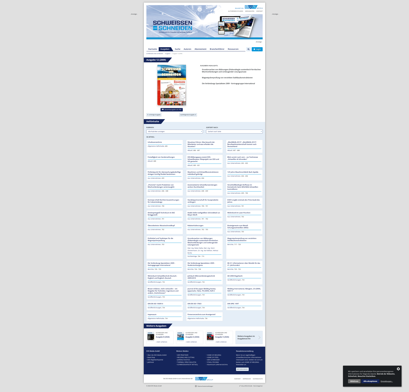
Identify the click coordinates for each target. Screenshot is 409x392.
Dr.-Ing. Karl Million (205, 250)
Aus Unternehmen (234, 163)
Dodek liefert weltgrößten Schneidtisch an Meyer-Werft (204, 214)
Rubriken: (150, 127)
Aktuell (190, 150)
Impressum (152, 314)
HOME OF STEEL (213, 357)
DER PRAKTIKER (182, 355)
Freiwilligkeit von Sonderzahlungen (161, 157)
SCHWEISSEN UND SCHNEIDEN (154, 53)
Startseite (152, 49)
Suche (177, 49)
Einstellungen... (387, 381)
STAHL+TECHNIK (213, 362)
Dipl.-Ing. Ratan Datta (195, 248)
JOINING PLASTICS (183, 360)
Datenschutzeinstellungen (205, 386)
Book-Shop (151, 357)
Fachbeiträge (192, 256)
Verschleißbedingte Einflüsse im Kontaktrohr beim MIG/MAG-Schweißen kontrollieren (242, 187)
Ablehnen (354, 381)
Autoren (187, 49)
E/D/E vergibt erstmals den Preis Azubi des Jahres (243, 201)
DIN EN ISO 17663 (194, 304)
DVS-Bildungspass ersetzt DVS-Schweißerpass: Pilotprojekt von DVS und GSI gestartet (203, 159)
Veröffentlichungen (154, 282)
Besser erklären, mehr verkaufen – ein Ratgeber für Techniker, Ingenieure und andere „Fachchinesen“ (163, 291)
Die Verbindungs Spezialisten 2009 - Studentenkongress (201, 264)
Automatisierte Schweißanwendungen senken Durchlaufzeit (202, 186)
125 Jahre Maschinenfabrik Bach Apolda (242, 172)
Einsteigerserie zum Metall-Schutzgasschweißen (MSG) (237, 226)
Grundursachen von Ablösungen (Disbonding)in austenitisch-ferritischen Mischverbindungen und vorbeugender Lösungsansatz (231, 70)
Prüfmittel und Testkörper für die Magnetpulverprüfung (160, 239)
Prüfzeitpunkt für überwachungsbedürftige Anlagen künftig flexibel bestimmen (164, 173)
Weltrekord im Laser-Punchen (238, 213)
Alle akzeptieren (370, 381)
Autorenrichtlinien (235, 11)
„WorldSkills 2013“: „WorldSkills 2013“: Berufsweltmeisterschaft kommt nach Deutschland (242, 144)
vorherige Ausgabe (154, 115)
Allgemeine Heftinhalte (156, 146)
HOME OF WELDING (214, 355)
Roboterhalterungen (195, 225)
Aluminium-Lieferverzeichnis (217, 364)
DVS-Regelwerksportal (155, 360)
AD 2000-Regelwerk (235, 276)
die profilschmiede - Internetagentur (252, 386)
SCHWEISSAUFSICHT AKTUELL (187, 364)
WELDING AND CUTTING (185, 357)
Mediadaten (249, 11)
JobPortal (150, 362)
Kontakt (259, 11)
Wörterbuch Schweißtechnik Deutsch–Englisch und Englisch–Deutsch (162, 277)
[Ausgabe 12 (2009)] (171, 85)
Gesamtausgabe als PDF (172, 109)
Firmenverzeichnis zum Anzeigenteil (201, 314)
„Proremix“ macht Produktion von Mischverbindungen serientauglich (161, 186)
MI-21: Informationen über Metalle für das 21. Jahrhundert (243, 264)
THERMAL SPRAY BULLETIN (186, 362)
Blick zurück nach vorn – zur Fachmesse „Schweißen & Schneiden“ (242, 158)
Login (258, 49)
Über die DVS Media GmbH (157, 355)
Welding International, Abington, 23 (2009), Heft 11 (244, 290)
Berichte (230, 244)
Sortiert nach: (212, 127)
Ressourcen (233, 49)
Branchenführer (217, 49)
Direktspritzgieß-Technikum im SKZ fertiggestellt (161, 214)
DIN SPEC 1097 (233, 304)
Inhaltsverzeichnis (155, 142)
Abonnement (200, 49)
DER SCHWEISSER (213, 360)
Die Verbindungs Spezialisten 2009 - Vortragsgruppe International (228, 83)
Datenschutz (258, 379)
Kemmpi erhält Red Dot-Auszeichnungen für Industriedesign (163, 201)
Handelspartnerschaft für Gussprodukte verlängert (203, 201)
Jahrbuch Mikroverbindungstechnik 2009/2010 (201, 277)
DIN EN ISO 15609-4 (155, 304)
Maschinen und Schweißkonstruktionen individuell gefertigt (203, 173)
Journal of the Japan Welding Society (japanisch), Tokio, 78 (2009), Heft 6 (202, 290)
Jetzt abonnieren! (242, 369)
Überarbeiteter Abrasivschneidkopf (161, 225)
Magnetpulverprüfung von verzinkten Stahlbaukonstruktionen (227, 77)
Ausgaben (164, 49)
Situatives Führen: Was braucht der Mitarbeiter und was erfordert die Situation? (201, 144)
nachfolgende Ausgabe (187, 115)
